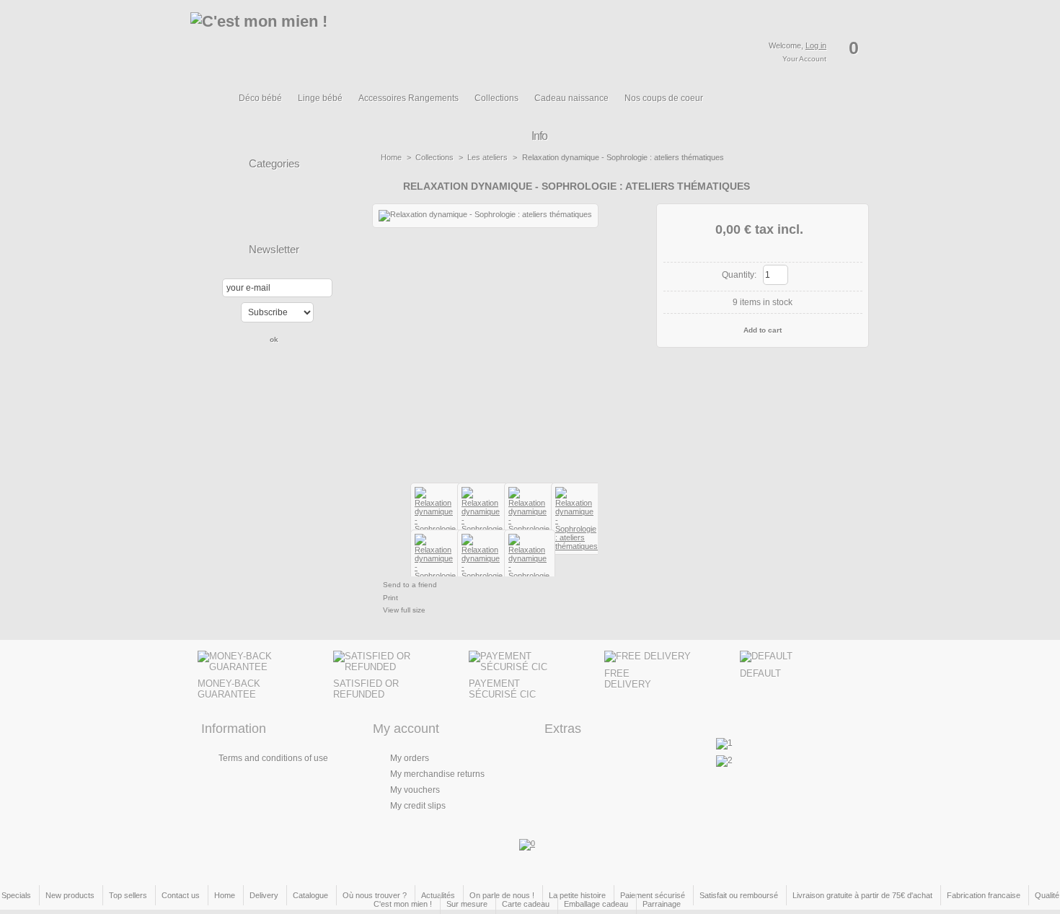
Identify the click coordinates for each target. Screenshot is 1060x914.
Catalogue (310, 895)
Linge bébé (320, 98)
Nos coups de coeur (663, 98)
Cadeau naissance (571, 98)
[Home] (217, 106)
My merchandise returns (437, 774)
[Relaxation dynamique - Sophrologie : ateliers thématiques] (576, 546)
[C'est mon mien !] (311, 45)
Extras (562, 728)
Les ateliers (487, 157)
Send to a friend (410, 585)
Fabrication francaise (983, 895)
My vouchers (415, 790)
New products (69, 895)
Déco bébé (260, 98)
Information (233, 728)
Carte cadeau (525, 904)
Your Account (804, 59)
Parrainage (661, 904)
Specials (16, 895)
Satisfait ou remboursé (738, 895)
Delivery (263, 895)
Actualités (438, 895)
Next (604, 507)
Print (390, 598)
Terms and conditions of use (273, 758)
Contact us (181, 895)
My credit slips (418, 806)
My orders (409, 758)
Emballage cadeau (596, 904)
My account (406, 728)
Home (391, 157)
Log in (815, 45)
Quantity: (739, 275)
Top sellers (128, 895)
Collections (496, 98)
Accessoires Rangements (408, 98)
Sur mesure (466, 904)
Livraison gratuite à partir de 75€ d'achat (862, 895)
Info (539, 136)
